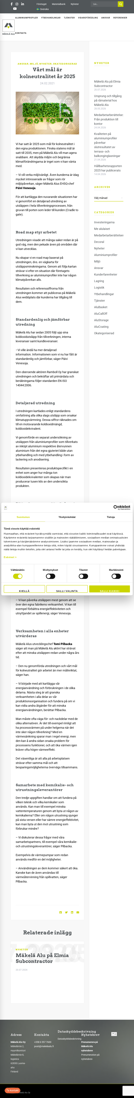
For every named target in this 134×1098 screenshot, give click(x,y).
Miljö (34, 63)
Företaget (42, 4)
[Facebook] (60, 912)
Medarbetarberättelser (109, 235)
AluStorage (101, 320)
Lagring (99, 281)
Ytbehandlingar (104, 294)
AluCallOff (100, 313)
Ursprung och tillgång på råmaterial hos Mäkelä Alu (108, 100)
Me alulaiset (102, 228)
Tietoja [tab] (111, 516)
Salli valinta (67, 591)
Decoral (99, 242)
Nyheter (75, 4)
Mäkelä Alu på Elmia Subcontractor (42, 958)
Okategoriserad (65, 63)
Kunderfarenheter (105, 274)
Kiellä (24, 591)
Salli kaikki (109, 591)
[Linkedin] (72, 912)
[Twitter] (66, 912)
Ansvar (23, 63)
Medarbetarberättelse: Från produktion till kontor (108, 119)
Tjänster (99, 300)
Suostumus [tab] (23, 516)
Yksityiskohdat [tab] (67, 516)
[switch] (50, 576)
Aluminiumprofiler (105, 255)
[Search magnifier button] (120, 4)
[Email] (77, 912)
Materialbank (58, 4)
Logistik (99, 287)
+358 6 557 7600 (42, 1042)
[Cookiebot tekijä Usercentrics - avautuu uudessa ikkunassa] (116, 507)
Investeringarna (104, 222)
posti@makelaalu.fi (44, 1046)
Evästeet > (10, 557)
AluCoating (101, 326)
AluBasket (100, 307)
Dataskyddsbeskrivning (69, 1038)
